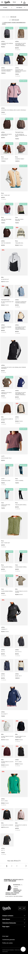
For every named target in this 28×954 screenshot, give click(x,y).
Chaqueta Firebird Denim (6, 327)
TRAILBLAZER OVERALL (21, 504)
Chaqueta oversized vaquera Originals (20, 302)
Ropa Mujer (13, 17)
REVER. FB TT (18, 675)
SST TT (17, 419)
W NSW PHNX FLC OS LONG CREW (20, 737)
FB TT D (3, 651)
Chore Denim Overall (21, 567)
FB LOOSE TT (4, 714)
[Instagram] (20, 908)
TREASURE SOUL (19, 243)
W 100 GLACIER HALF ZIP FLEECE (7, 302)
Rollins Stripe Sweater (19, 220)
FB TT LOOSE (18, 761)
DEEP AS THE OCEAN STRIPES (6, 220)
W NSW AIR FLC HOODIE (7, 825)
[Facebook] (24, 908)
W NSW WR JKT (5, 279)
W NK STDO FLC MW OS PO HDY (7, 419)
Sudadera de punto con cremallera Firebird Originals (20, 44)
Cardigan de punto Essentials (6, 135)
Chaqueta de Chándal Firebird (7, 44)
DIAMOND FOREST (19, 158)
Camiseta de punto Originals (6, 393)
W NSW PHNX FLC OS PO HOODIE (21, 592)
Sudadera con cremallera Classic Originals (20, 71)
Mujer (7, 17)
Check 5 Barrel (19, 480)
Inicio (3, 17)
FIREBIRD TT (4, 629)
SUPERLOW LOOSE (5, 480)
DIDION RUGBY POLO (6, 458)
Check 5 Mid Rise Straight (5, 505)
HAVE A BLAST (4, 158)
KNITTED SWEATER (6, 243)
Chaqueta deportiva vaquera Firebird (6, 70)
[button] (23, 949)
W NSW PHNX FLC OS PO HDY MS (7, 737)
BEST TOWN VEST (5, 195)
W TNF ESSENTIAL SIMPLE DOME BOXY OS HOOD (21, 135)
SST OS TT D (18, 651)
